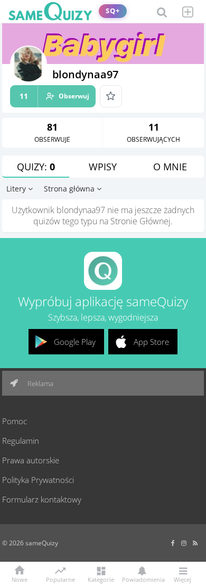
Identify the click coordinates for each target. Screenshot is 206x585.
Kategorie (101, 578)
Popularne (60, 578)
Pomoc (14, 421)
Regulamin (20, 440)
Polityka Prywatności (38, 479)
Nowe (19, 578)
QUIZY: (36, 166)
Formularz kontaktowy (41, 499)
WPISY (103, 166)
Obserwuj (54, 96)
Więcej (182, 578)
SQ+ (113, 10)
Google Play (75, 341)
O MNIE (170, 166)
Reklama (39, 383)
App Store (151, 341)
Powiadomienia (141, 578)
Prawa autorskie (30, 460)
